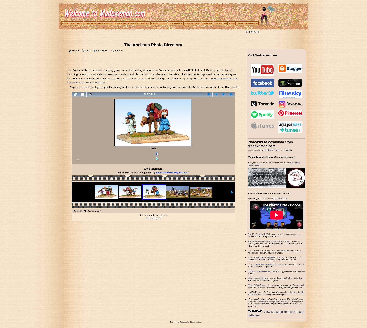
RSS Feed (254, 32)
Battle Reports (104, 23)
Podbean (269, 150)
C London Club (159, 23)
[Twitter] (157, 159)
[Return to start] (208, 94)
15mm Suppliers (192, 23)
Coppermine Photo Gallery (190, 322)
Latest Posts (76, 23)
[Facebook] (157, 155)
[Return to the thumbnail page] (75, 94)
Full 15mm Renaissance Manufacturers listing (269, 241)
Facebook (207, 23)
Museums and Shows (258, 278)
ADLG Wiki (133, 23)
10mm (232, 23)
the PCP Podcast (280, 198)
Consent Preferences (247, 23)
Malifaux (145, 23)
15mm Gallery (175, 23)
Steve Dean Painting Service (171, 172)
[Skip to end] (231, 94)
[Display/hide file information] (82, 94)
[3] (153, 218)
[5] (159, 218)
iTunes (277, 150)
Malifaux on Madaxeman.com (261, 271)
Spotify (288, 150)
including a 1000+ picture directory (272, 301)
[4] (156, 218)
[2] (150, 218)
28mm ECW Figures (257, 285)
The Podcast (220, 23)
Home (65, 23)
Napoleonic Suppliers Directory (268, 264)
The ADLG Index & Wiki (259, 234)
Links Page (90, 23)
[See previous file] (216, 94)
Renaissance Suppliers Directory (269, 257)
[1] (146, 218)
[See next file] (223, 94)
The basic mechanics (277, 250)
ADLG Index (120, 23)
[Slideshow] (90, 94)
